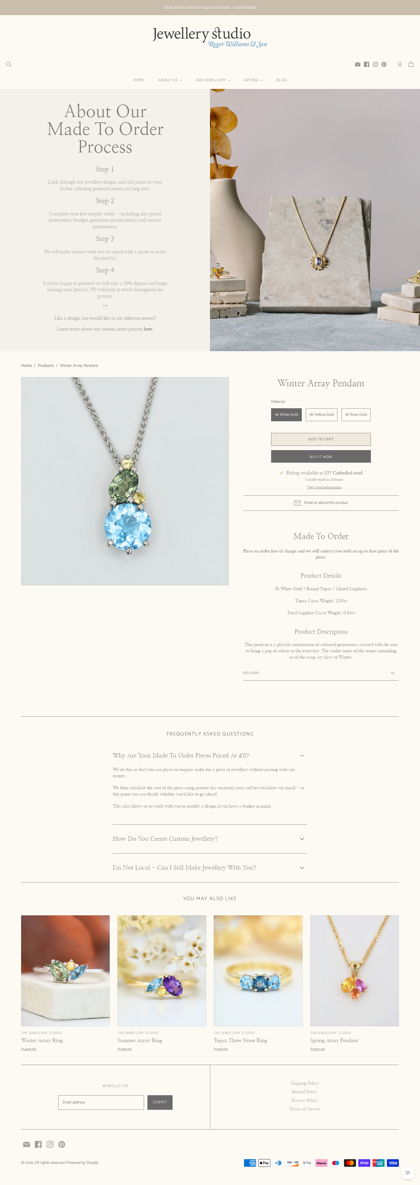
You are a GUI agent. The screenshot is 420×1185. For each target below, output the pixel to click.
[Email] (357, 64)
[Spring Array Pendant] (354, 970)
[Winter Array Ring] (65, 970)
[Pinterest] (384, 64)
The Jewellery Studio (41, 1033)
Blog (281, 80)
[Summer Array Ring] (161, 970)
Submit (160, 1102)
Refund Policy (304, 1092)
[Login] (400, 64)
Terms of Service (304, 1109)
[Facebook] (366, 64)
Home (139, 80)
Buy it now (321, 457)
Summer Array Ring (139, 1040)
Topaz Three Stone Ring (240, 1040)
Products (46, 365)
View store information (324, 487)
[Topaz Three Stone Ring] (258, 970)
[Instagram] (375, 64)
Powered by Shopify (82, 1163)
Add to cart (321, 439)
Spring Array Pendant (334, 1040)
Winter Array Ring (42, 1040)
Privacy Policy (304, 1100)
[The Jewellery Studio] (210, 38)
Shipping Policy (305, 1083)
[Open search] (9, 64)
